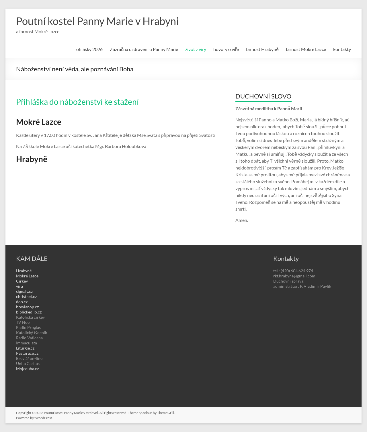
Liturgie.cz (25, 348)
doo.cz (22, 301)
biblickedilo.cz (29, 311)
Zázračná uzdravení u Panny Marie (144, 49)
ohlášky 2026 (89, 49)
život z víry (195, 49)
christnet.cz (26, 296)
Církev (22, 281)
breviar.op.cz (27, 306)
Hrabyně (24, 270)
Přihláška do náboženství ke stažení (77, 101)
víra (19, 286)
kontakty (342, 49)
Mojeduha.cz (27, 368)
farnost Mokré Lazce (306, 49)
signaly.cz (24, 291)
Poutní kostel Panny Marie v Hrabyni (97, 21)
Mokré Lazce (27, 275)
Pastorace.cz (27, 353)
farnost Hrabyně (262, 49)
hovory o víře (226, 49)
